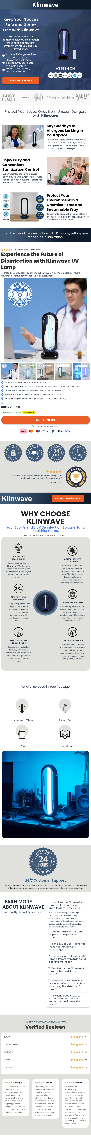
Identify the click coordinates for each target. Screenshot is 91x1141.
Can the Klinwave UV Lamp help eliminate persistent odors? (65, 934)
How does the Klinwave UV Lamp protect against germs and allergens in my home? (65, 905)
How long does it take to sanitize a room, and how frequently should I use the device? (64, 1000)
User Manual (67, 746)
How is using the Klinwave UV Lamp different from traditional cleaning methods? (67, 959)
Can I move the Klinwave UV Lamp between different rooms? (66, 971)
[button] (2, 320)
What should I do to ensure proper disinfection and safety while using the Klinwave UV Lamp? (66, 985)
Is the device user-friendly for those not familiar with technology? (67, 946)
